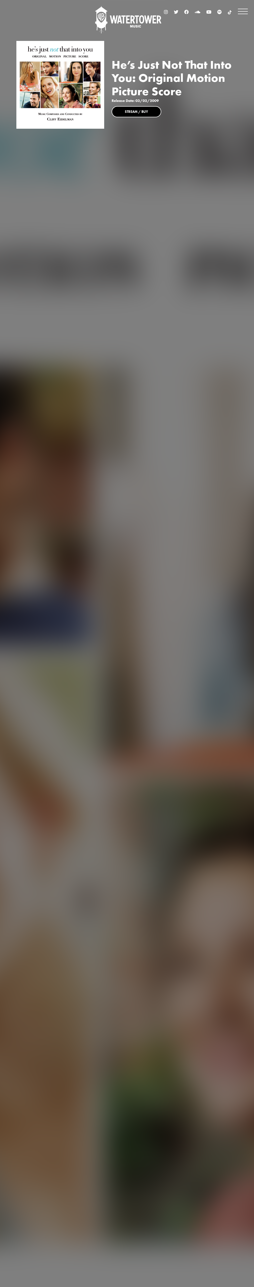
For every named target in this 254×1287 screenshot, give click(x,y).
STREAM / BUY (136, 111)
